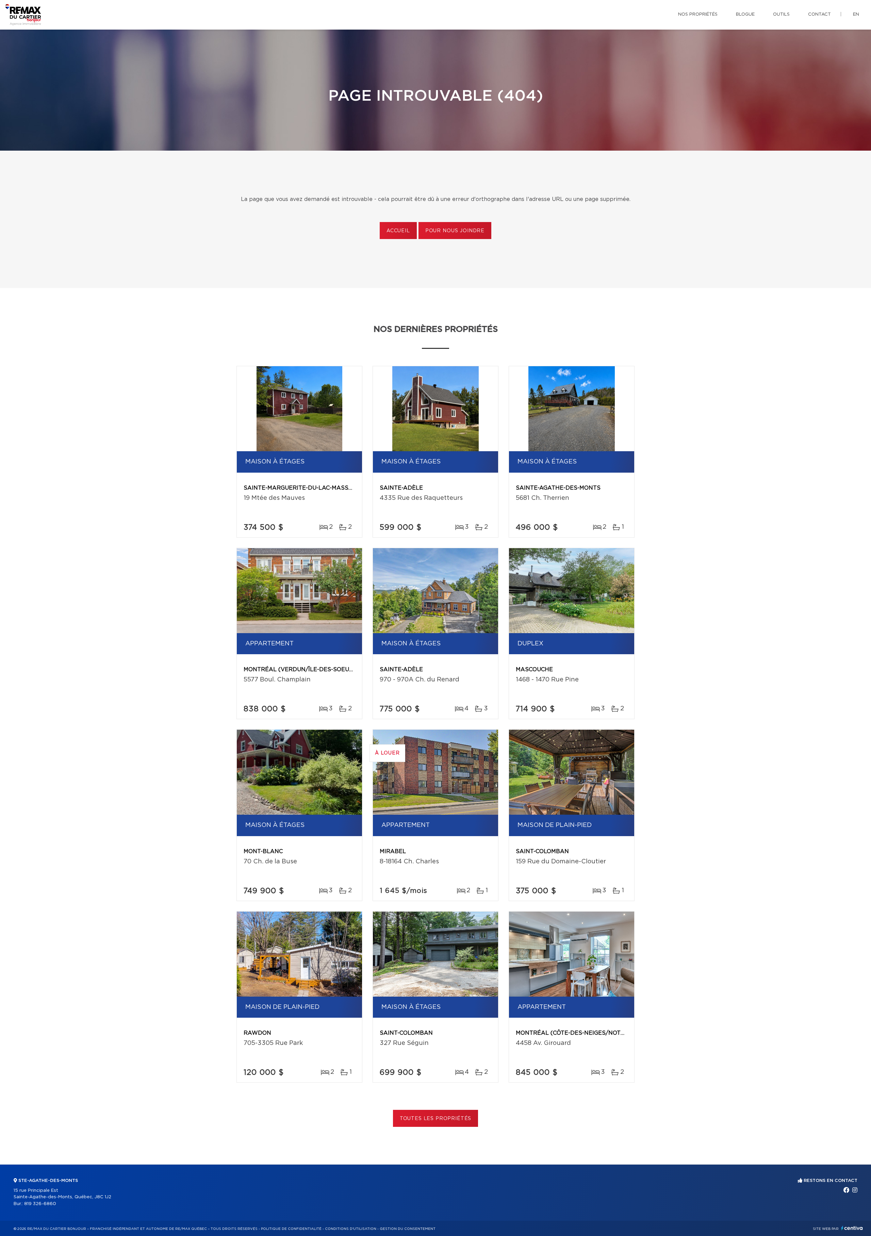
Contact (819, 14)
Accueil (398, 230)
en (856, 14)
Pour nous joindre (454, 230)
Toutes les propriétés (436, 1118)
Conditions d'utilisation (350, 1229)
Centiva (852, 1228)
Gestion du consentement (408, 1229)
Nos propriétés (698, 14)
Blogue (745, 14)
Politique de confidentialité (291, 1229)
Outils (781, 14)
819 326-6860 (40, 1204)
